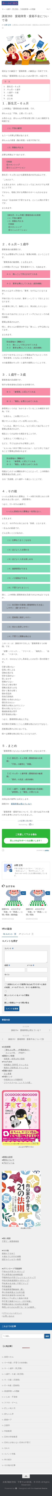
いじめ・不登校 (10, 1396)
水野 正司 (7, 25)
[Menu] (49, 3)
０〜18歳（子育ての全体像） (16, 1362)
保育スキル (9, 1357)
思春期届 (7, 1286)
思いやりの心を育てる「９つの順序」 (20, 1307)
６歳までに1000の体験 (11, 1256)
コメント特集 (10, 1454)
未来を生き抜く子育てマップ (16, 1283)
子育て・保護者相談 (10, 1241)
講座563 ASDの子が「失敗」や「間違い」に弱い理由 (36, 912)
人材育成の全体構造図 (13, 1274)
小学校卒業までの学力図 (14, 1292)
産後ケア (8, 1419)
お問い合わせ (8, 1316)
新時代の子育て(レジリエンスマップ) (20, 1277)
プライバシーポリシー (12, 1313)
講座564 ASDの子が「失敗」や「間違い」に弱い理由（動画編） (12, 912)
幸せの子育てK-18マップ (14, 1271)
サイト (7, 974)
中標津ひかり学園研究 (13, 1079)
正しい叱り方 (10, 1408)
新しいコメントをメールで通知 (16, 995)
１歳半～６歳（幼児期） (14, 1374)
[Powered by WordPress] (16, 1488)
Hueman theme (40, 1488)
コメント (11, 934)
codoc (47, 850)
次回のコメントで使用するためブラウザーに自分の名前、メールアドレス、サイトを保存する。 (25, 986)
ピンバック (27, 934)
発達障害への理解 (28, 9)
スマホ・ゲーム (10, 1402)
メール (30, 965)
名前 (7, 965)
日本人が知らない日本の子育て (17, 1442)
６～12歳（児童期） (12, 1379)
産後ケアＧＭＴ (8, 1253)
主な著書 (7, 1073)
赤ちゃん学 (9, 1414)
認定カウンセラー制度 (11, 1259)
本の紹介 (8, 1459)
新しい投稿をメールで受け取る (16, 1002)
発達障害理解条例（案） (14, 1289)
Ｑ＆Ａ (7, 1448)
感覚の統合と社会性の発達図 (16, 1304)
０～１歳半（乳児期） (11, 9)
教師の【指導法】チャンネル (16, 1067)
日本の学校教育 (10, 1436)
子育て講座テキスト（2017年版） (18, 1301)
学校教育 (8, 1431)
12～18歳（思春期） (12, 1385)
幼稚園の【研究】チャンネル (16, 1064)
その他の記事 (10, 1465)
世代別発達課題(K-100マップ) (16, 1280)
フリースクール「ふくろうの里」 (18, 1082)
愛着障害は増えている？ (21, 804)
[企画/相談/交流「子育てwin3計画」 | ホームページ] (13, 3)
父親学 (7, 1425)
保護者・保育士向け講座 (14, 1058)
